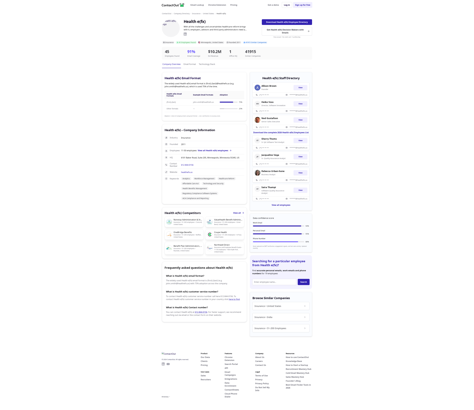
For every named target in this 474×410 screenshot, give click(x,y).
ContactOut (166, 13)
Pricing (233, 5)
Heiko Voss (267, 102)
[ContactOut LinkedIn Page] (163, 379)
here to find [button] (234, 299)
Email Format (190, 64)
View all (237, 213)
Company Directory (182, 13)
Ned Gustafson (269, 118)
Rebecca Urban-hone (273, 171)
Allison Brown (268, 86)
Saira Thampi (268, 187)
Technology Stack (207, 64)
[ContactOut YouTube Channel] (168, 379)
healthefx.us (187, 172)
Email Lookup (197, 5)
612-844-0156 (187, 165)
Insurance (196, 13)
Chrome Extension (217, 5)
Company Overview (171, 64)
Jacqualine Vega (270, 155)
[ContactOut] (174, 5)
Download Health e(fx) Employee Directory (287, 22)
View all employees (281, 205)
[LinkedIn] (185, 34)
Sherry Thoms (269, 139)
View (300, 87)
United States (208, 13)
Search (303, 282)
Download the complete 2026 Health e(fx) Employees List (281, 132)
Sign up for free (302, 5)
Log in (287, 5)
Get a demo (273, 5)
